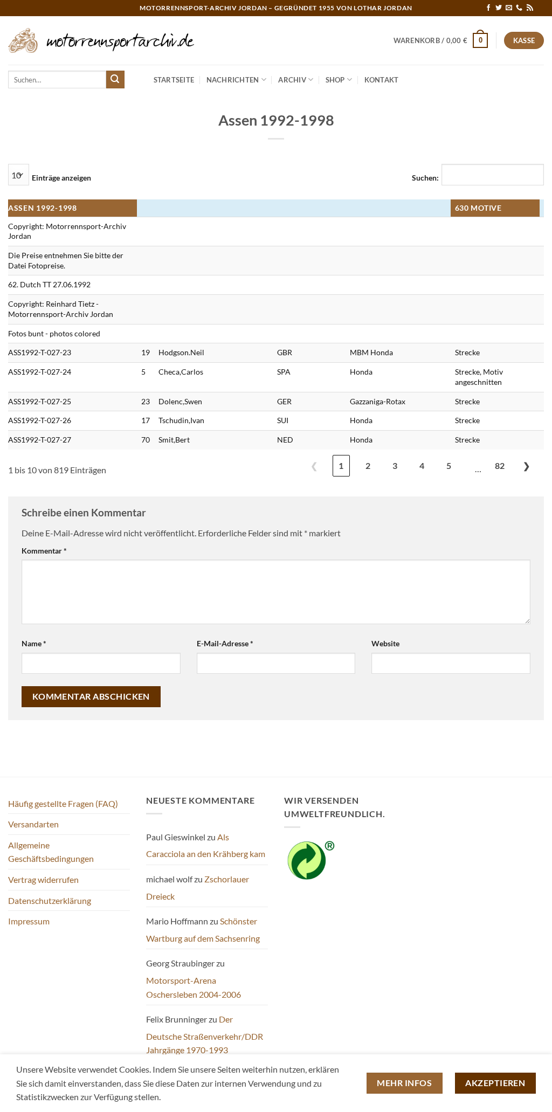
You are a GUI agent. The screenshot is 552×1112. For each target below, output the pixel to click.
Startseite (174, 79)
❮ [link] (314, 465)
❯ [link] (526, 465)
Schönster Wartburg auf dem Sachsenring (203, 929)
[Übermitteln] (115, 80)
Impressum (29, 921)
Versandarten (33, 824)
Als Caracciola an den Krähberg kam (205, 845)
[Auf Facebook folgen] (488, 8)
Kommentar (44, 550)
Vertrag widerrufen (43, 879)
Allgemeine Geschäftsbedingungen (51, 852)
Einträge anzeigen (61, 177)
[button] (441, 40)
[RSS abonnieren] (530, 8)
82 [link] (500, 465)
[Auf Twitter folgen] (498, 8)
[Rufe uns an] (519, 8)
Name (34, 643)
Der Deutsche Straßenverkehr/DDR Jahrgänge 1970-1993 (204, 1034)
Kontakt (381, 79)
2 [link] (367, 465)
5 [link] (448, 465)
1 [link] (341, 465)
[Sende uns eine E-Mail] (509, 8)
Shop (335, 79)
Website (385, 643)
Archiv (292, 79)
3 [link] (394, 465)
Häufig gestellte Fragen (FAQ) (63, 803)
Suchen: (425, 177)
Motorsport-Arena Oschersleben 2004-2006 (193, 987)
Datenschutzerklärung (49, 900)
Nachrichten (232, 79)
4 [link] (421, 465)
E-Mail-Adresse (225, 643)
